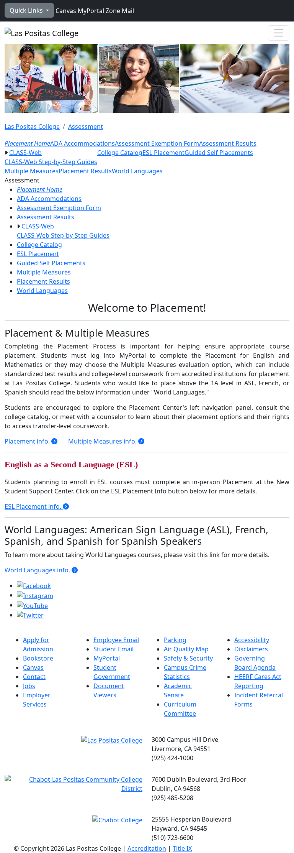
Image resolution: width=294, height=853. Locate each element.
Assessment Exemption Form (157, 143)
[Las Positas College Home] (41, 33)
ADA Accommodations (82, 143)
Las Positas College (32, 126)
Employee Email (116, 640)
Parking (175, 640)
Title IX (182, 848)
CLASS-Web (25, 152)
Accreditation (146, 848)
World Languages (137, 171)
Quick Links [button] (27, 10)
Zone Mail (119, 11)
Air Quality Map (186, 649)
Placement (28, 441)
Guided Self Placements (219, 152)
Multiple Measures (32, 171)
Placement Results (85, 171)
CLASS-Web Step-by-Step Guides (51, 162)
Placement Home (27, 143)
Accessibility (251, 640)
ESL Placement (163, 152)
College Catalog (119, 152)
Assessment (85, 126)
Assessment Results (227, 143)
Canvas (65, 11)
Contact (34, 676)
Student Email (113, 649)
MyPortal (90, 11)
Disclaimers (251, 649)
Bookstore (38, 658)
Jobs (29, 686)
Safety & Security (188, 658)
